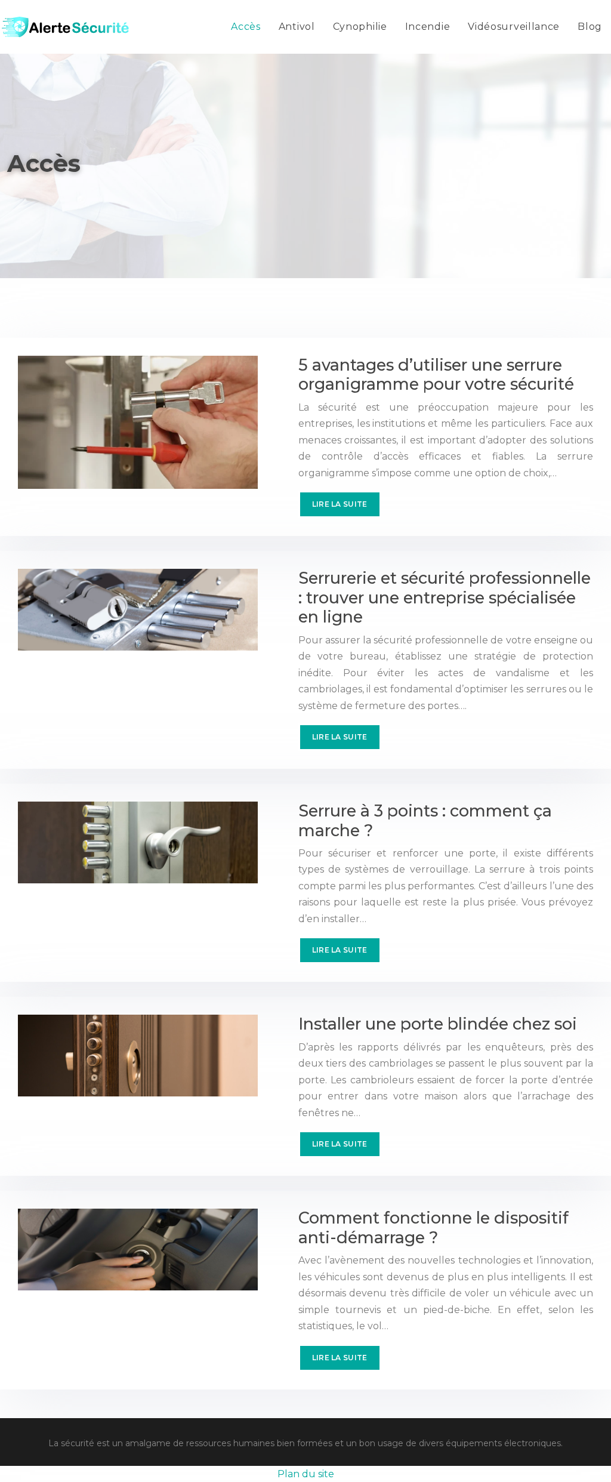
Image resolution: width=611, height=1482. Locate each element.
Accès (246, 26)
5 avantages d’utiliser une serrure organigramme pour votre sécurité (436, 374)
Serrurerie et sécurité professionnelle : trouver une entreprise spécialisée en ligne (444, 597)
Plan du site (305, 1474)
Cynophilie (360, 26)
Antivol (297, 26)
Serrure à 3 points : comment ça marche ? (425, 820)
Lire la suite (340, 504)
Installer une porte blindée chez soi (437, 1024)
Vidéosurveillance (514, 26)
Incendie (427, 26)
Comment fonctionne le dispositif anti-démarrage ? (433, 1227)
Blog (590, 26)
